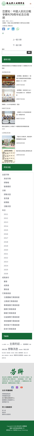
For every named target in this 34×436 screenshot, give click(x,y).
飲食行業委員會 (10, 329)
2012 (6, 218)
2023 (6, 262)
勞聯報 (6, 182)
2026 (6, 273)
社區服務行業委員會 (12, 317)
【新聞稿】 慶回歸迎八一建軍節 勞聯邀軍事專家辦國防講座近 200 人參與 (23, 78)
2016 (6, 234)
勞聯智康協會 (6, 394)
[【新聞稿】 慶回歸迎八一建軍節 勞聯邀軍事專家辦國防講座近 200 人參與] (8, 81)
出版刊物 (5, 175)
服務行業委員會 (10, 309)
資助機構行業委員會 (12, 321)
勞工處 (4, 410)
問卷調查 (21, 349)
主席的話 (4, 26)
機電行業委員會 (10, 313)
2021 (6, 254)
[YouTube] (21, 387)
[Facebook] (3, 29)
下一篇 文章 (17, 45)
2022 (6, 258)
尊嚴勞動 (8, 353)
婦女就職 (4, 353)
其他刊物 (7, 179)
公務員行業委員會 (11, 301)
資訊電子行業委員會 (12, 325)
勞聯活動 (4, 349)
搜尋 (3, 49)
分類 (4, 190)
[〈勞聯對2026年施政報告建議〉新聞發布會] (8, 117)
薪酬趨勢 (26, 355)
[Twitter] (8, 29)
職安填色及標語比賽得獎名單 (24, 151)
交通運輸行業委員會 (12, 297)
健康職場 (25, 344)
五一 (21, 344)
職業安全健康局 (18, 355)
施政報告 (20, 353)
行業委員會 (6, 293)
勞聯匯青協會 (6, 396)
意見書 (6, 198)
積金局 (4, 412)
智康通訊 (7, 186)
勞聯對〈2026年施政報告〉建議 (10, 104)
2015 (6, 230)
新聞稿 (6, 202)
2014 (6, 226)
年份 (4, 210)
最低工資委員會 (5, 355)
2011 (6, 214)
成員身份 (5, 277)
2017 (6, 238)
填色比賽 (26, 349)
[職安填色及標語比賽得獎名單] (8, 156)
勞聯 (30, 344)
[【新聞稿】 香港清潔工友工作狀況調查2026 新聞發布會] (8, 95)
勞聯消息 (10, 26)
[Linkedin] (13, 29)
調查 (30, 355)
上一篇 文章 (17, 40)
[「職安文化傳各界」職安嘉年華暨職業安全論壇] (8, 142)
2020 (6, 250)
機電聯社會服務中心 (8, 400)
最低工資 (26, 353)
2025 (6, 270)
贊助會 (6, 289)
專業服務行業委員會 (12, 305)
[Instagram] (17, 387)
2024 (6, 266)
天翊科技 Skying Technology (20, 430)
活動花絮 (11, 355)
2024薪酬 (4, 344)
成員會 (6, 285)
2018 (6, 242)
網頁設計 (8, 430)
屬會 (5, 281)
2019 (6, 246)
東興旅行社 (5, 402)
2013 (6, 222)
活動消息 (7, 206)
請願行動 (4, 358)
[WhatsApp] (17, 29)
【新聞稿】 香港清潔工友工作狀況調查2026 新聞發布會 (23, 92)
